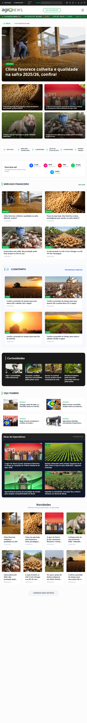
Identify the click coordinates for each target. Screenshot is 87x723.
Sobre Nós (29, 3)
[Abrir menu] (82, 10)
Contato (38, 3)
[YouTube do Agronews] (73, 3)
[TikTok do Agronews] (78, 3)
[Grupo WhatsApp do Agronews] (81, 3)
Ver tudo (81, 185)
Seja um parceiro (52, 10)
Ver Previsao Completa (73, 270)
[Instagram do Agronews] (67, 3)
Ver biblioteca (78, 437)
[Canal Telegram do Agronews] (84, 3)
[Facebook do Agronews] (70, 3)
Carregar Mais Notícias (43, 593)
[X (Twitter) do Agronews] (75, 3)
